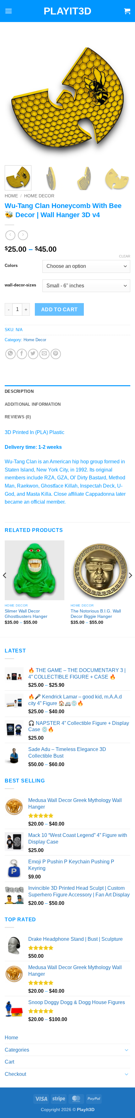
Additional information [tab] (33, 404)
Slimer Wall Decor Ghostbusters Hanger (26, 614)
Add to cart (59, 309)
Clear (124, 256)
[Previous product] (23, 235)
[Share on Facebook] (22, 354)
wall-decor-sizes (20, 285)
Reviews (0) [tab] (18, 417)
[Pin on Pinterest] (56, 354)
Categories (17, 1050)
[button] (8, 11)
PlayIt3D (67, 11)
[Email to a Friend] (44, 354)
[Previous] (15, 97)
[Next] (120, 97)
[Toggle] (126, 1049)
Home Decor (39, 196)
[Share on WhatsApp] (10, 354)
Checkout (15, 1074)
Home (11, 196)
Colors (11, 265)
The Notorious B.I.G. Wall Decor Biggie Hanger (96, 614)
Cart (9, 1061)
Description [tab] (19, 391)
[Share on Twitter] (33, 354)
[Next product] (10, 235)
